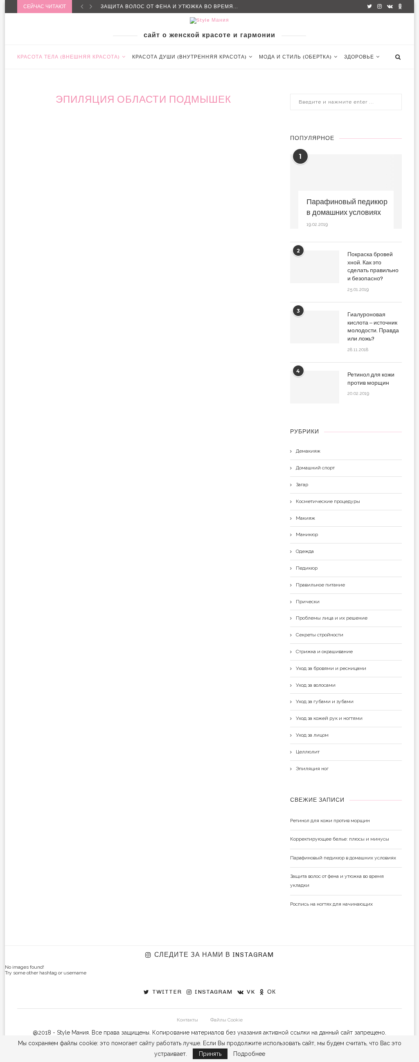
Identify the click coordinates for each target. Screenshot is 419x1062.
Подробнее (249, 1054)
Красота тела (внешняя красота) (68, 57)
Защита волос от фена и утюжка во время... (169, 6)
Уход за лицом (312, 735)
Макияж (305, 518)
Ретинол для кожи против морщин (370, 378)
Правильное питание (320, 585)
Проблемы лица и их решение (331, 618)
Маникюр (307, 534)
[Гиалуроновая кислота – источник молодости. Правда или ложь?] (314, 327)
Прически (308, 601)
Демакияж (308, 451)
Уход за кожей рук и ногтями (329, 718)
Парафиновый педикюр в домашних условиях (346, 206)
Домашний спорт (315, 468)
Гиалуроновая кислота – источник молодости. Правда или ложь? (373, 326)
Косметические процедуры (328, 501)
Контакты (187, 1020)
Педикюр (307, 568)
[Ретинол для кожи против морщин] (314, 387)
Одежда (305, 551)
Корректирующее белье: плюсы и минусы (339, 839)
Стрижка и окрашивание (324, 651)
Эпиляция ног (312, 768)
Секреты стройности (319, 635)
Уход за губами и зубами (325, 701)
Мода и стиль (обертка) (295, 57)
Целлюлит (308, 752)
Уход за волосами (316, 685)
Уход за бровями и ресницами (331, 668)
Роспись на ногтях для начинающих (331, 904)
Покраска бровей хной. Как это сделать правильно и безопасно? (373, 266)
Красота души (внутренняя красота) (189, 57)
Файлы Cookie (226, 1020)
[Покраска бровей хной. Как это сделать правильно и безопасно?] (314, 266)
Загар (302, 484)
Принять (210, 1054)
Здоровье (359, 57)
